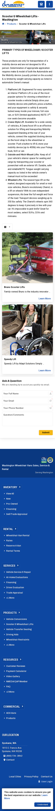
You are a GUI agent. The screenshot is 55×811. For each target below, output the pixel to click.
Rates (9, 540)
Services (9, 565)
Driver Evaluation (15, 587)
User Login (46, 781)
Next (51, 37)
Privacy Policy (31, 776)
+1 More (10, 597)
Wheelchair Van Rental (17, 535)
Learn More (45, 298)
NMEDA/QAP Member (17, 681)
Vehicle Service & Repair (18, 572)
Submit (46, 432)
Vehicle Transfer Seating (19, 629)
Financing (11, 509)
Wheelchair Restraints (17, 639)
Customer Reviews (15, 666)
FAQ (8, 686)
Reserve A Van (13, 545)
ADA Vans (11, 713)
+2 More (10, 691)
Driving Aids (12, 634)
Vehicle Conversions (16, 619)
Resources (10, 659)
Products (10, 612)
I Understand (42, 805)
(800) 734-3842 (14, 755)
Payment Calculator (16, 671)
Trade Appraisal (14, 592)
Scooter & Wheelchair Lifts (19, 624)
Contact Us (46, 776)
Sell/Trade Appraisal (16, 514)
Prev (3, 37)
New (8, 498)
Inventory (10, 487)
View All (10, 493)
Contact (10, 759)
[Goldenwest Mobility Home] (3, 24)
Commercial (11, 706)
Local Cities (15, 776)
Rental (8, 529)
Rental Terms (13, 551)
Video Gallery (13, 676)
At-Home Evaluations (17, 577)
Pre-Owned (12, 503)
